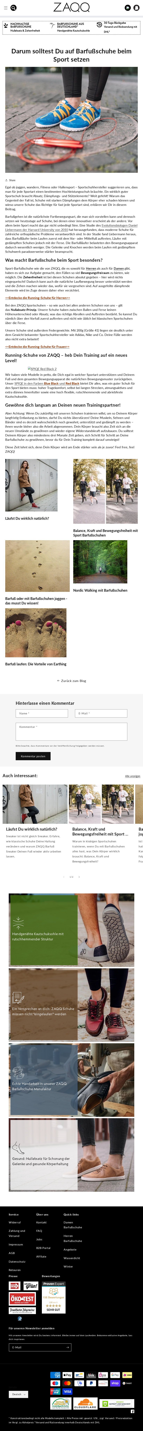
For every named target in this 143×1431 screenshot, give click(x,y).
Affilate (41, 1256)
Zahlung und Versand (17, 1233)
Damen (119, 268)
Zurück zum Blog (73, 681)
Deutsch (16, 1394)
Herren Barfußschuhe (73, 1238)
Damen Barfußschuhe (73, 1225)
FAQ (39, 1230)
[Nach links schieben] (64, 877)
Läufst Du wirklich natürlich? (31, 829)
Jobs (39, 1239)
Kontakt (41, 1222)
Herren (91, 268)
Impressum (16, 1244)
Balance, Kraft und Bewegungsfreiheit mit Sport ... (100, 832)
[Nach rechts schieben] (79, 877)
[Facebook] (132, 1412)
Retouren (15, 1270)
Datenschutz (17, 1261)
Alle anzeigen (132, 776)
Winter (68, 1266)
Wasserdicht (72, 1258)
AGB (12, 1253)
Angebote (70, 1249)
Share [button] (12, 180)
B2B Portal (43, 1247)
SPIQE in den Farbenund (46, 383)
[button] (13, 8)
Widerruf (15, 1222)
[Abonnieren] (67, 1347)
